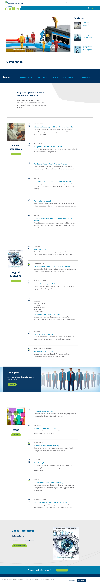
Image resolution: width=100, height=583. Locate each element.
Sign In (93, 3)
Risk (54, 8)
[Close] (97, 580)
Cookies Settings (72, 580)
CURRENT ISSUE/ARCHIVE (58, 3)
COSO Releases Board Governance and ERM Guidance (87, 49)
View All (16, 154)
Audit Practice (33, 8)
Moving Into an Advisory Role (44, 428)
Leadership (45, 8)
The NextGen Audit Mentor (43, 334)
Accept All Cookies (81, 580)
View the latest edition (19, 545)
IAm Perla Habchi (40, 249)
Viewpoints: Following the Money (87, 24)
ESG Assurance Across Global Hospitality (48, 483)
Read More (12, 384)
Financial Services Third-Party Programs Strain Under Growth (53, 219)
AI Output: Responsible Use (43, 411)
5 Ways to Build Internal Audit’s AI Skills (48, 147)
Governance (73, 8)
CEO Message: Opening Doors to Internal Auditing (52, 267)
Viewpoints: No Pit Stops (43, 351)
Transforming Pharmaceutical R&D (46, 314)
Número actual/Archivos (71, 3)
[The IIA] (14, 3)
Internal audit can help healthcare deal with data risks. (53, 127)
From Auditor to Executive (43, 201)
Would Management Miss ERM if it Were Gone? (50, 502)
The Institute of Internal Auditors (42, 3)
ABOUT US (81, 3)
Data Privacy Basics (41, 463)
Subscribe (87, 3)
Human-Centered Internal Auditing (46, 446)
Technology (62, 8)
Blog (83, 8)
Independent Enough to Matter (45, 284)
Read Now (62, 570)
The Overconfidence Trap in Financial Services (87, 37)
